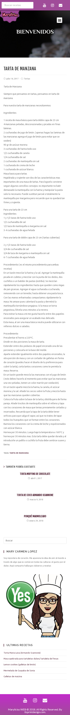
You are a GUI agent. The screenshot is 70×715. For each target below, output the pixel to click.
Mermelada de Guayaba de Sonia (19, 670)
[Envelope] (60, 5)
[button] (59, 20)
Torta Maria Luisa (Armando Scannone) (22, 653)
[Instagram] (52, 5)
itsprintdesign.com (34, 712)
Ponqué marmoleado (35, 516)
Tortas (27, 79)
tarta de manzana (19, 453)
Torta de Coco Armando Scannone (35, 495)
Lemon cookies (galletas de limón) (20, 664)
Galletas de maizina (13, 676)
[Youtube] (44, 5)
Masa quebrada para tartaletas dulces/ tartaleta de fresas (31, 658)
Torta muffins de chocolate (35, 473)
